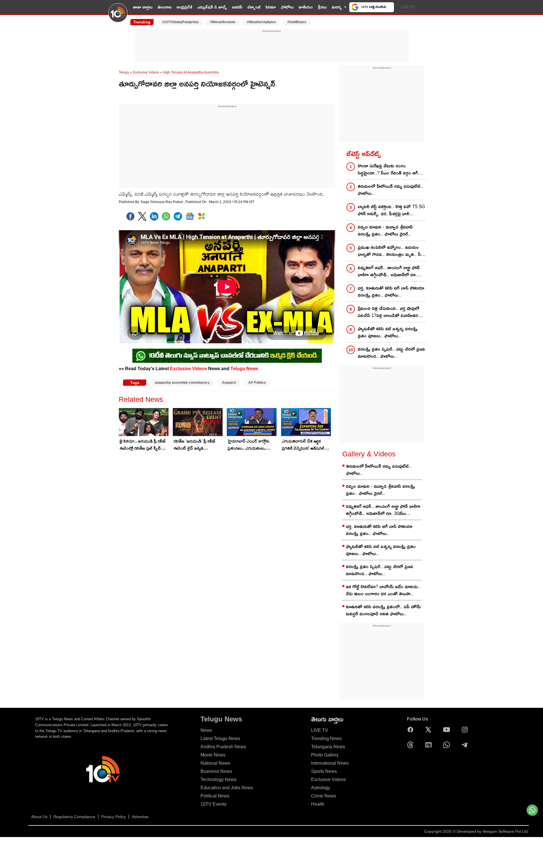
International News (330, 763)
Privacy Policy (113, 816)
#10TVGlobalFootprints (180, 22)
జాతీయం (306, 7)
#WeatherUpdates (261, 22)
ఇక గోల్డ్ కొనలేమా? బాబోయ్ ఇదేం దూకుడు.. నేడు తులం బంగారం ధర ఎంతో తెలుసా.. (383, 590)
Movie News (213, 754)
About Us (39, 816)
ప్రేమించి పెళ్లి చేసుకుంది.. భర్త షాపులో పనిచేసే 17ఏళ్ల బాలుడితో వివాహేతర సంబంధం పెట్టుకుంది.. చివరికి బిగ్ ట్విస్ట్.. (392, 312)
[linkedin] (154, 216)
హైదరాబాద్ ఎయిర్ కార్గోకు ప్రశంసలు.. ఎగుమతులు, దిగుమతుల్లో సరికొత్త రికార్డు (249, 445)
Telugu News (244, 368)
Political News (215, 795)
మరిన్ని (337, 7)
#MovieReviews (223, 22)
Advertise (140, 816)
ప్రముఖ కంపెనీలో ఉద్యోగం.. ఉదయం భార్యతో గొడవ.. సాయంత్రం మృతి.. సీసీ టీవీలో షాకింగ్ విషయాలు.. (391, 251)
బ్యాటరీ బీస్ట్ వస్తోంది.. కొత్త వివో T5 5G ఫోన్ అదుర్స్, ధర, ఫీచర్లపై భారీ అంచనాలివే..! (391, 210)
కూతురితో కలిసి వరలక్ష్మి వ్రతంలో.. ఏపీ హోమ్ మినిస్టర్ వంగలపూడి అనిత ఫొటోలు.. (383, 610)
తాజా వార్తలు (142, 7)
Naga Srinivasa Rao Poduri (162, 202)
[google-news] (190, 216)
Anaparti (229, 383)
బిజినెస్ (237, 7)
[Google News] (430, 744)
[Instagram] (466, 729)
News (206, 730)
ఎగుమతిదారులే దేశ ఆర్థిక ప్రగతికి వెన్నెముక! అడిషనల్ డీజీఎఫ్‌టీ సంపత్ (303, 445)
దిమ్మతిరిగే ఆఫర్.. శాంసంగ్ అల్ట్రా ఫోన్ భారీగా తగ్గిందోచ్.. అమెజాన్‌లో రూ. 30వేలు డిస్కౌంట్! (389, 271)
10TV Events (214, 804)
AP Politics (257, 383)
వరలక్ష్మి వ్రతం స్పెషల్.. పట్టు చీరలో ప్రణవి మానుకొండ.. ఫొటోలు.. (391, 352)
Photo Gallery (325, 754)
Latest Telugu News (220, 738)
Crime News (323, 795)
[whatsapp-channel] (227, 356)
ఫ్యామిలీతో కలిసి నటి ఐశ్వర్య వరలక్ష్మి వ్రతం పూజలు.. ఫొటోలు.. (387, 332)
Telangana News (328, 746)
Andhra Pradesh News (223, 746)
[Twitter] (142, 216)
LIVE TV (407, 7)
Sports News (324, 771)
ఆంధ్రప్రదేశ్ (184, 7)
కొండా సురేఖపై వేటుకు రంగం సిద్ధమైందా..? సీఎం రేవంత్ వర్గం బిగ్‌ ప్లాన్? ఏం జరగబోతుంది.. (388, 169)
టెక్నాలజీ (253, 7)
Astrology (320, 787)
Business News (216, 771)
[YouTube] (448, 729)
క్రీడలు (322, 7)
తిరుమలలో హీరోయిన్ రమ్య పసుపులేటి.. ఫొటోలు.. (390, 190)
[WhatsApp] (448, 744)
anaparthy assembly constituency (182, 383)
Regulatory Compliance (74, 816)
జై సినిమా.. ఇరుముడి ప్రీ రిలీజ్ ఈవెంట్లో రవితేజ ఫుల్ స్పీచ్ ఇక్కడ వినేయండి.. (143, 445)
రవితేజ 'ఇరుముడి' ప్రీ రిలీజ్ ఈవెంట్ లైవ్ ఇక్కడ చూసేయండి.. (195, 445)
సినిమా (271, 7)
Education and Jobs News (227, 787)
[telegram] (178, 216)
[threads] (412, 744)
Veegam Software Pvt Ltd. (505, 831)
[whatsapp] (166, 216)
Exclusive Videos (146, 72)
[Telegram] (466, 744)
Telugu (124, 72)
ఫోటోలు (287, 7)
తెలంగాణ (164, 7)
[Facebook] (130, 216)
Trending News (326, 738)
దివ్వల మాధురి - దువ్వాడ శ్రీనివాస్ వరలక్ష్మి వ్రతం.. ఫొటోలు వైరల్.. (385, 230)
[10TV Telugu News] (118, 16)
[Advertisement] (271, 46)
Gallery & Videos (369, 454)
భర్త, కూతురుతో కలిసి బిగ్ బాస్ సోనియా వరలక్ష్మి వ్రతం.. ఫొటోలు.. (391, 291)
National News (215, 763)
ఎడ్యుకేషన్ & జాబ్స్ (212, 7)
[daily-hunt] (201, 216)
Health (317, 804)
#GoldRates (296, 22)
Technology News (218, 779)
